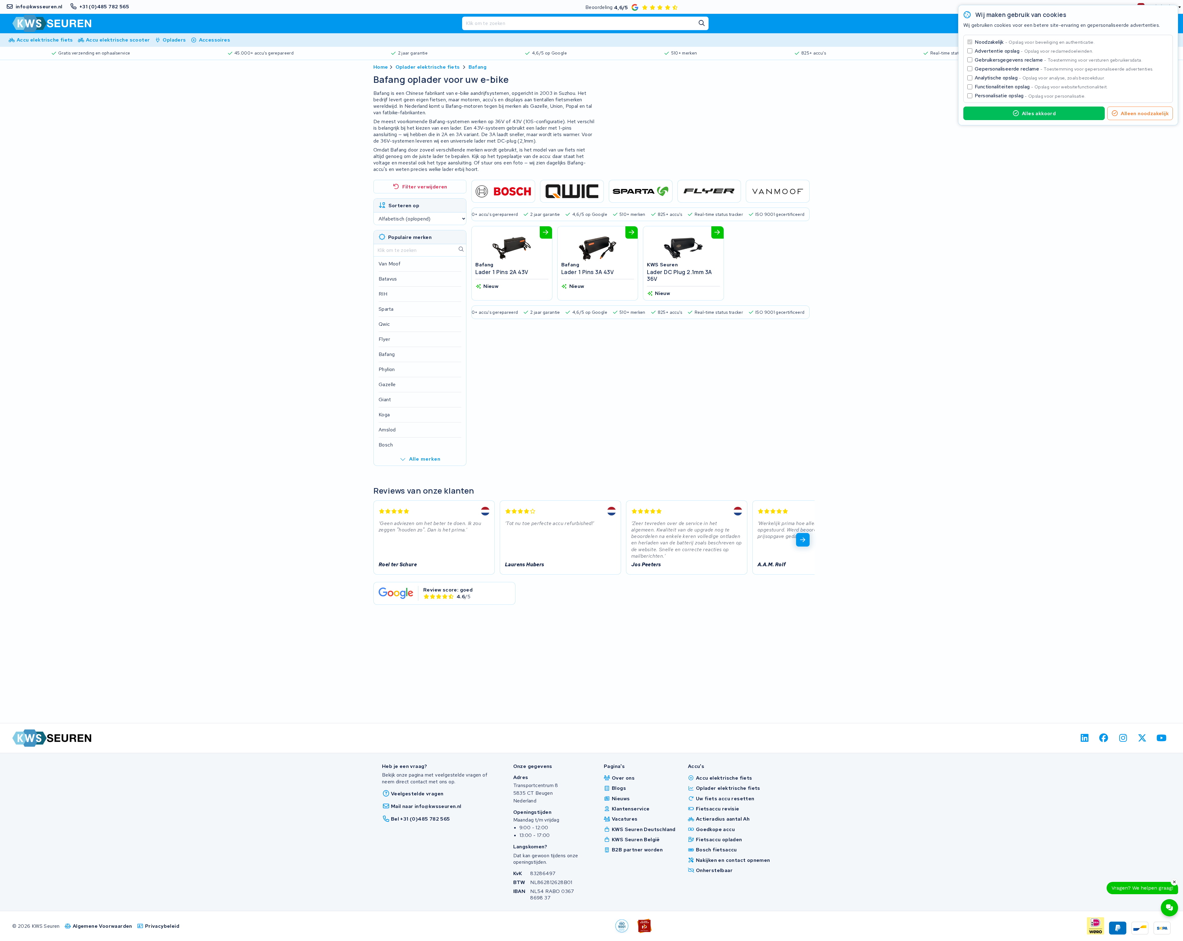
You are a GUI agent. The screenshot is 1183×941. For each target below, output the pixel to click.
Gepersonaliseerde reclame (1064, 69)
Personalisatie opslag (1030, 95)
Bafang (477, 67)
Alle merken (425, 459)
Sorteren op (403, 205)
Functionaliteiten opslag (1041, 86)
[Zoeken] (702, 23)
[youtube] (1162, 738)
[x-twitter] (1142, 738)
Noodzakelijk (1035, 42)
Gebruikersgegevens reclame (1058, 60)
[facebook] (1104, 738)
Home (380, 67)
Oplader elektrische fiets (428, 67)
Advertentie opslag (1034, 51)
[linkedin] (1084, 738)
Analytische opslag (1040, 78)
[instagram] (1123, 738)
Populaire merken (410, 237)
